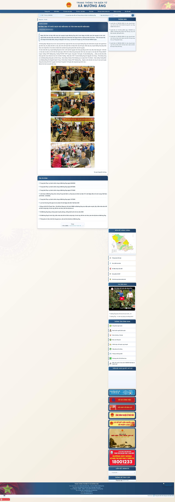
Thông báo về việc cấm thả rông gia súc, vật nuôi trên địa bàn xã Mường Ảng (60, 219)
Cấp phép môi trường (117, 349)
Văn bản (91, 11)
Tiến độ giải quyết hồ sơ (122, 368)
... (81, 225)
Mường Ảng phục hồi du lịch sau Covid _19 (120, 313)
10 (80, 225)
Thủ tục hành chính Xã (104, 11)
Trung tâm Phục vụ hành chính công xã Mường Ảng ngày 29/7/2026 (57, 186)
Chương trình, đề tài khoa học (119, 358)
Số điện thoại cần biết (117, 268)
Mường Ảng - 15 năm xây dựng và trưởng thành (121, 316)
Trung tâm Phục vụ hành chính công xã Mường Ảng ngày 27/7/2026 (57, 190)
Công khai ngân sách (117, 325)
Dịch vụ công (117, 11)
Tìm (133, 15)
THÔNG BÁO (122, 19)
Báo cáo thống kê (116, 339)
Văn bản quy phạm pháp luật (119, 279)
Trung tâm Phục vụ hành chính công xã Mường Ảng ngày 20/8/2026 (57, 183)
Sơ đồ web (127, 11)
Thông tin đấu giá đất (117, 353)
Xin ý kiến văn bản (116, 263)
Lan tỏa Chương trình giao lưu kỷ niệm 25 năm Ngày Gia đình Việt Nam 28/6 (59, 203)
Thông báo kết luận (116, 258)
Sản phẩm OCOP (116, 274)
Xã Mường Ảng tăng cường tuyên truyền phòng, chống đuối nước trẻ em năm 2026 (61, 212)
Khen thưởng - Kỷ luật (117, 335)
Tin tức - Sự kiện (80, 11)
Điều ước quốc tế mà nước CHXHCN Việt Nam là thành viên (123, 363)
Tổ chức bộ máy (67, 11)
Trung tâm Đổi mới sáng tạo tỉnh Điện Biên (164, 495)
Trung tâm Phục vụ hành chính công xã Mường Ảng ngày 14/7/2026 (57, 199)
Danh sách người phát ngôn (119, 330)
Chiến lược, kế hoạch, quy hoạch (120, 344)
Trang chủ (47, 11)
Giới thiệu (56, 11)
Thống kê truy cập (122, 477)
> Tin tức (45, 19)
